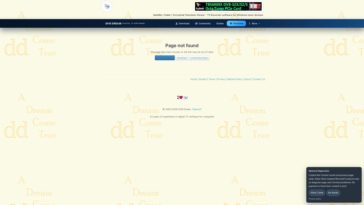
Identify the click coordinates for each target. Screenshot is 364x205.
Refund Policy (234, 79)
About (247, 79)
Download (184, 23)
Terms (212, 79)
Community (205, 23)
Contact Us (259, 79)
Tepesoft (196, 109)
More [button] (254, 23)
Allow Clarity (317, 192)
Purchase (238, 23)
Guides (220, 23)
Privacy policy (315, 199)
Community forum (199, 58)
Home (194, 79)
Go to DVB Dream (165, 58)
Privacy (221, 79)
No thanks (333, 192)
